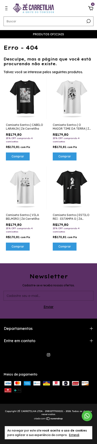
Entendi (74, 435)
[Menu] (7, 8)
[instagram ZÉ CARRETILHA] (48, 355)
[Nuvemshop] (48, 419)
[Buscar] (88, 21)
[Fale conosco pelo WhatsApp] (87, 416)
